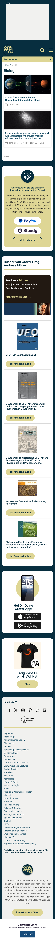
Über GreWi (9, 837)
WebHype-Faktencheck (15, 834)
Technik (7, 821)
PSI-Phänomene (11, 804)
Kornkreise (9, 778)
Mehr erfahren (28, 240)
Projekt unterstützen (27, 912)
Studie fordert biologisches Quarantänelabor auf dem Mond (22, 98)
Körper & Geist (11, 782)
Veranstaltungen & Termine (17, 827)
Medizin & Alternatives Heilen (18, 792)
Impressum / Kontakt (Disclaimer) (20, 843)
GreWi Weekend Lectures (16, 766)
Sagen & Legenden (13, 811)
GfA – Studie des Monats (16, 762)
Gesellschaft (10, 759)
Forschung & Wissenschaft (16, 749)
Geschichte (9, 756)
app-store (27, 616)
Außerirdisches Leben (14, 740)
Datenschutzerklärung (14, 840)
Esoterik (8, 746)
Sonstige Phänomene (14, 814)
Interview (8, 772)
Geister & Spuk (11, 753)
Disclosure (9, 743)
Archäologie (9, 736)
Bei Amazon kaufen (20, 556)
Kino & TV (8, 775)
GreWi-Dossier (11, 769)
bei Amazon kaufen (20, 363)
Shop (27, 684)
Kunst (6, 788)
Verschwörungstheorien (15, 830)
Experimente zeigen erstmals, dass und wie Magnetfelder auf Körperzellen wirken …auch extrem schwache (27, 136)
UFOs (6, 824)
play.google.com (27, 625)
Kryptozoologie (11, 785)
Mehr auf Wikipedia (16, 297)
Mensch (7, 795)
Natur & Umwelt (11, 798)
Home (6, 65)
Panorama (9, 801)
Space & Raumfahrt (13, 817)
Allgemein (8, 733)
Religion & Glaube (12, 808)
